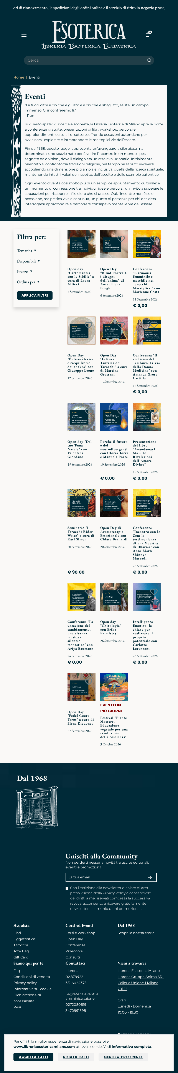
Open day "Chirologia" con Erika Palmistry (110, 627)
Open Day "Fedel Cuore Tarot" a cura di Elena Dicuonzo (81, 718)
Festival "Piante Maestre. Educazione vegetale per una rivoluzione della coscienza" (114, 727)
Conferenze (76, 945)
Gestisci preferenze (123, 1056)
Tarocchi (20, 945)
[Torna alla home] (89, 34)
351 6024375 (76, 983)
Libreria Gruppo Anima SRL (141, 977)
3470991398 (76, 1011)
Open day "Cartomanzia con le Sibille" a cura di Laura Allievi (81, 276)
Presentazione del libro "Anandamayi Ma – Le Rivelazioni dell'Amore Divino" (144, 453)
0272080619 (76, 1004)
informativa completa (131, 1047)
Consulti (73, 957)
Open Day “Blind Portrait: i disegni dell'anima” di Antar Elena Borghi (114, 278)
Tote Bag (21, 951)
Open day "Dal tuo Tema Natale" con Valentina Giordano (80, 449)
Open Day (74, 939)
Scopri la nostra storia (136, 933)
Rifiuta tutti (76, 1056)
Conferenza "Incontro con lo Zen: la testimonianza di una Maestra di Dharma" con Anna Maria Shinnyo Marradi (146, 543)
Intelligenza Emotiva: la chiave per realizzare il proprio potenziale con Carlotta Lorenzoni (145, 635)
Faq (16, 971)
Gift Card (20, 957)
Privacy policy (25, 983)
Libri (17, 933)
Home (18, 77)
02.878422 (74, 977)
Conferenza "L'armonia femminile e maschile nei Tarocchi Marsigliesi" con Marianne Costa (146, 280)
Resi (17, 1007)
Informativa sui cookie (32, 989)
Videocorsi (75, 951)
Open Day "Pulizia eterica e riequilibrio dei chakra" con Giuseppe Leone (81, 363)
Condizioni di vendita (31, 977)
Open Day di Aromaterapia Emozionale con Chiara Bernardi (114, 533)
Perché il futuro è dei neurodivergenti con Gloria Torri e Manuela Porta (114, 449)
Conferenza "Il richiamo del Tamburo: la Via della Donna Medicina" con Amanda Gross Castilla (146, 367)
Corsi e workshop (80, 933)
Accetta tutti (33, 1056)
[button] (36, 250)
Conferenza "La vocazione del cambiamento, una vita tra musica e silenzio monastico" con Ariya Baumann (81, 635)
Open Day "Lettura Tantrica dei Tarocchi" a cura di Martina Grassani (114, 365)
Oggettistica (24, 939)
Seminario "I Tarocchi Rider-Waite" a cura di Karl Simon (81, 533)
